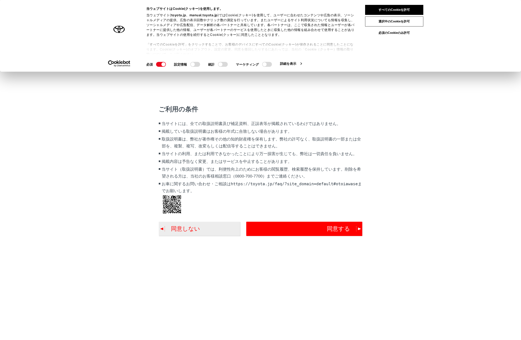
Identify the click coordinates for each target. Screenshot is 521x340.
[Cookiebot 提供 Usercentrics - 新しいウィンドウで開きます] (119, 63)
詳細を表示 (288, 63)
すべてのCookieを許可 (394, 9)
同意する (338, 229)
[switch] (195, 64)
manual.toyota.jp (203, 15)
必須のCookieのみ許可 (394, 32)
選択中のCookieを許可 (394, 21)
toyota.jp (178, 15)
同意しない (185, 229)
